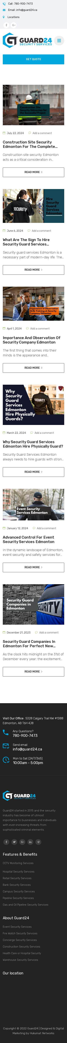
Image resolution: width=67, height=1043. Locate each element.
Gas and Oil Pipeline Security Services (25, 904)
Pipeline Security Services (18, 898)
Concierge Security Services (20, 940)
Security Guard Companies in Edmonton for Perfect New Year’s (29, 643)
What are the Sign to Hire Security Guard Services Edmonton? (26, 242)
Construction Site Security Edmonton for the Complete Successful (29, 144)
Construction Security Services (21, 946)
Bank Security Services (17, 885)
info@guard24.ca (27, 749)
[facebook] (6, 842)
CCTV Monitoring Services (18, 863)
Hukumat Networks (41, 1033)
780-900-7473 (25, 735)
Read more (32, 172)
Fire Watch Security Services (20, 933)
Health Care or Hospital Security (22, 953)
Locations (14, 17)
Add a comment (42, 133)
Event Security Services (17, 926)
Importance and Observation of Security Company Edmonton (31, 340)
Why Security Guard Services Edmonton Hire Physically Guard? (33, 444)
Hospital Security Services (18, 871)
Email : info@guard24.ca (22, 10)
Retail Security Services (17, 878)
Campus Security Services (19, 891)
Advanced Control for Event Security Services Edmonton (28, 539)
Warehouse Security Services (20, 960)
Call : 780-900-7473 (20, 3)
